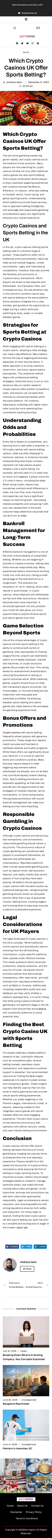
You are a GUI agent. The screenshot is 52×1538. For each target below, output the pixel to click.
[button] (15, 28)
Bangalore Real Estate (16, 1403)
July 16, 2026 (10, 1351)
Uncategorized (28, 1400)
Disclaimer (16, 1512)
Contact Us (37, 1505)
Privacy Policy (34, 1512)
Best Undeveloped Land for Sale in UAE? (27, 5)
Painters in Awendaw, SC (17, 1448)
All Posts (27, 1269)
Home (10, 1505)
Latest (24, 1351)
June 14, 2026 (10, 1444)
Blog (26, 52)
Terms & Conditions (27, 1518)
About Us (22, 1505)
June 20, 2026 (10, 1400)
